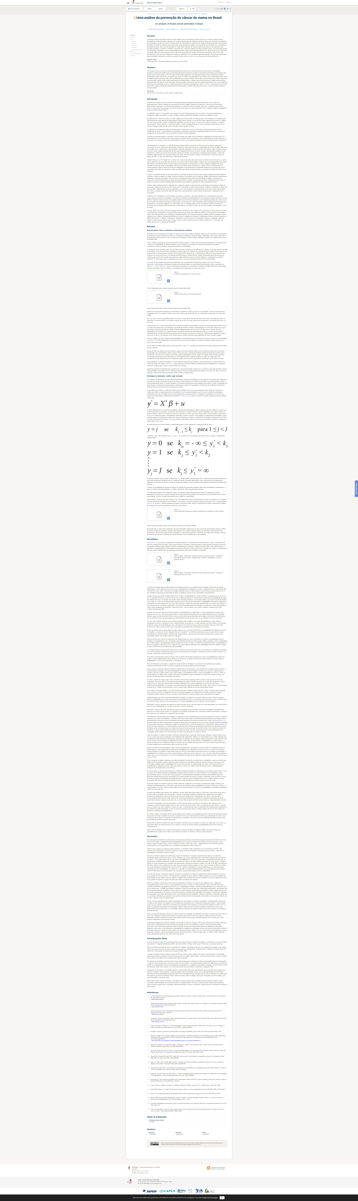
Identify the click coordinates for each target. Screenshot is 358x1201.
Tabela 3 (151, 503)
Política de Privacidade (210, 1197)
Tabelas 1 (151, 266)
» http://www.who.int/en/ (157, 1006)
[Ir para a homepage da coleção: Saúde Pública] (132, 2)
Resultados (134, 45)
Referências (134, 51)
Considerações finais (136, 49)
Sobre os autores (204, 29)
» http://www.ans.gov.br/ (157, 1021)
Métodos (133, 43)
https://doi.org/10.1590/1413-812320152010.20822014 (186, 14)
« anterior (160, 8)
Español (223, 2)
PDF (193, 8)
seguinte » (182, 8)
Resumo (133, 35)
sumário (149, 8)
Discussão (134, 47)
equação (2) (187, 396)
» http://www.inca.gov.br (157, 999)
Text (132, 39)
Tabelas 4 (153, 542)
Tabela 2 (153, 340)
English (230, 2)
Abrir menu (129, 3)
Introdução (134, 41)
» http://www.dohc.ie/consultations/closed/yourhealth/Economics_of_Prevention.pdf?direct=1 (176, 1040)
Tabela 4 (221, 720)
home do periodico (135, 8)
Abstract (133, 37)
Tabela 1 (163, 266)
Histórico (133, 55)
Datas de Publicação (136, 53)
